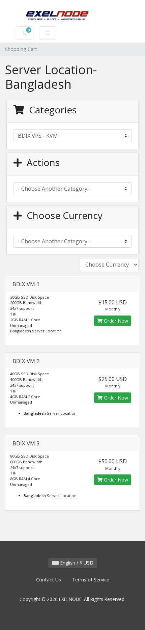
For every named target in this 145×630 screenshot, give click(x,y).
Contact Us (48, 579)
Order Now (115, 321)
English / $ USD (76, 562)
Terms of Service (90, 579)
